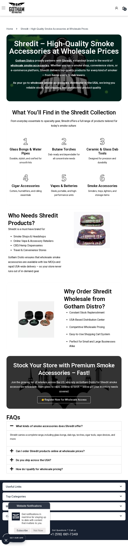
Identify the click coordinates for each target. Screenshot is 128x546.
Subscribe (22, 530)
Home (9, 28)
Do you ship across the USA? (33, 460)
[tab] (64, 425)
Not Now (38, 530)
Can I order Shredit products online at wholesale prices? (50, 451)
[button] (64, 399)
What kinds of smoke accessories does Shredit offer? (49, 426)
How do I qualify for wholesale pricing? (39, 469)
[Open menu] (3, 8)
